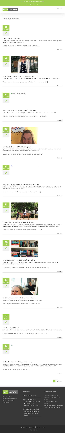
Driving (39, 364)
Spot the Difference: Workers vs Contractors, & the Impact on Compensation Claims (32, 402)
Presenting (48, 78)
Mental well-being (35, 149)
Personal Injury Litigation (31, 78)
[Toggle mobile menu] (61, 9)
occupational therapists (49, 186)
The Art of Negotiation (11, 327)
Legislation (5, 42)
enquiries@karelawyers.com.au (36, 1)
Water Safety (49, 226)
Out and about (22, 78)
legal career (59, 40)
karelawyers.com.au (54, 407)
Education (39, 40)
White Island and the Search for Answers (17, 362)
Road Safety (41, 365)
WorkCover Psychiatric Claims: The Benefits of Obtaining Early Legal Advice (31, 412)
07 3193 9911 (53, 401)
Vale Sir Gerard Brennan (11, 38)
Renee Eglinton (7, 112)
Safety (35, 226)
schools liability (41, 226)
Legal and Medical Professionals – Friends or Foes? (21, 184)
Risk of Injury (11, 150)
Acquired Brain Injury (26, 364)
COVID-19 (26, 112)
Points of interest (12, 42)
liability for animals (56, 224)
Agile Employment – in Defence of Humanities (19, 260)
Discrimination (33, 40)
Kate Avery (6, 40)
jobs (30, 149)
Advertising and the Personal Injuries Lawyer (18, 76)
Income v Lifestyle (30, 395)
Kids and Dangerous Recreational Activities (18, 222)
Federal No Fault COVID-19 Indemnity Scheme (19, 110)
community (26, 40)
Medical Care (36, 112)
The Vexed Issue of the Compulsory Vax (17, 147)
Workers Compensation (20, 150)
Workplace (28, 150)
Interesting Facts (46, 40)
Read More (59, 49)
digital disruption (23, 262)
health (30, 112)
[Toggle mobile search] (58, 9)
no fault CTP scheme (12, 365)
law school (53, 40)
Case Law (21, 40)
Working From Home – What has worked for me (20, 298)
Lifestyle (5, 226)
